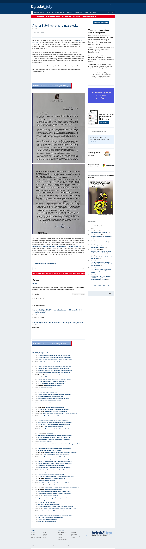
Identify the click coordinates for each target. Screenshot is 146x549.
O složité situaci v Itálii (48, 418)
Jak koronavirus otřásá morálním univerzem (48, 513)
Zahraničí (33, 532)
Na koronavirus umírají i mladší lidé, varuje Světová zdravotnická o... (54, 448)
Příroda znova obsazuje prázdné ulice (47, 521)
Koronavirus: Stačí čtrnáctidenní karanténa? (48, 364)
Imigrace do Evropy (44, 263)
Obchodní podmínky (62, 539)
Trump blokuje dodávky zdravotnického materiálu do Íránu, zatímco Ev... (55, 491)
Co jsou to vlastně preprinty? (51, 495)
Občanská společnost (36, 537)
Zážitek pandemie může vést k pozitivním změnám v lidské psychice (54, 429)
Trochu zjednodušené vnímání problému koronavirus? (51, 396)
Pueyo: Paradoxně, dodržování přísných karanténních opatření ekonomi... (60, 413)
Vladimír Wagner (42, 385)
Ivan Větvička (100, 249)
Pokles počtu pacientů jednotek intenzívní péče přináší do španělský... (54, 467)
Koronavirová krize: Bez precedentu (46, 502)
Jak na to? (93, 141)
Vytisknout (37, 268)
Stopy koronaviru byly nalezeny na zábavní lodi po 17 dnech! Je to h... (54, 498)
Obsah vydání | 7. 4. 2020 (41, 352)
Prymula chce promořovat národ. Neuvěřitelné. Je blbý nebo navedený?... (55, 370)
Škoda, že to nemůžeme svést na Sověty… (101, 227)
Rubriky (69, 13)
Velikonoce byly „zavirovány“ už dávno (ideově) (56, 411)
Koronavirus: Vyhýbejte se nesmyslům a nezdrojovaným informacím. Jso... (56, 476)
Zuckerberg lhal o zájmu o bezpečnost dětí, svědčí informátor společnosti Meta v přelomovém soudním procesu (101, 278)
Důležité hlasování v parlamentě (45, 377)
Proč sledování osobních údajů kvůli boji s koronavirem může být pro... (54, 515)
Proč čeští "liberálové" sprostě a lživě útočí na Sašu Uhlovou (102, 257)
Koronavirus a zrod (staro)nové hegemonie (55, 478)
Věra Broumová (41, 407)
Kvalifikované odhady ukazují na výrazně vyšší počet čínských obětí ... (54, 461)
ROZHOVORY (55, 13)
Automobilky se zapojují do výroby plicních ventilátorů (51, 465)
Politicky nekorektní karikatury (101, 176)
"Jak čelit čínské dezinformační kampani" (48, 519)
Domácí (45, 532)
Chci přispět (104, 122)
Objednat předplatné (101, 22)
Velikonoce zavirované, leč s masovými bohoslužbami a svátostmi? (61, 452)
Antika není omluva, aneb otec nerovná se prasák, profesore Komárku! (101, 252)
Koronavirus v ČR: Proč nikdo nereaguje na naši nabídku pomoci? (53, 409)
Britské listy (42, 7)
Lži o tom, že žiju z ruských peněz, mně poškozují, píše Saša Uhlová (100, 246)
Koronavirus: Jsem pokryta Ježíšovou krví (48, 392)
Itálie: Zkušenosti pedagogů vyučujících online (49, 504)
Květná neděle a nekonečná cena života (53, 426)
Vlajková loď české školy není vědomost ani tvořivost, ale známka (53, 398)
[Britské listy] (52, 86)
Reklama (60, 537)
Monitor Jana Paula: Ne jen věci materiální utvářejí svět (56, 454)
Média (44, 536)
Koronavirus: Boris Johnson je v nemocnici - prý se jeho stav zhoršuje (54, 416)
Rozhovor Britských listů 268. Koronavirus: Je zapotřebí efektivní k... (54, 424)
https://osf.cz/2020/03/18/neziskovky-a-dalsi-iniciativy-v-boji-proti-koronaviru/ (56, 246)
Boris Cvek (40, 426)
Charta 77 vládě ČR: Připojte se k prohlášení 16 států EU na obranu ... (54, 379)
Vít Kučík (40, 418)
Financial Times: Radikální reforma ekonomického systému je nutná (54, 405)
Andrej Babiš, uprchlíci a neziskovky (46, 480)
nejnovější (76, 294)
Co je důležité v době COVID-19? (54, 385)
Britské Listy (102, 533)
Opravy (59, 536)
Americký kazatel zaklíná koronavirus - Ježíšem (49, 400)
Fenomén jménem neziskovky (45, 441)
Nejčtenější (91, 221)
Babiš (36, 263)
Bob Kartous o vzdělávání (44, 446)
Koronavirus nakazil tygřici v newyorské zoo (48, 403)
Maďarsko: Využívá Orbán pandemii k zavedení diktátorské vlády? (53, 459)
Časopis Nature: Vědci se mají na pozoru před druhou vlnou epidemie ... (55, 493)
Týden (94, 285)
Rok (104, 285)
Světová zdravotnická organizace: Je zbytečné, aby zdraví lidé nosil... (54, 355)
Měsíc (99, 285)
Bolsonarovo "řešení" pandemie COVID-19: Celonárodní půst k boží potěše (63, 444)
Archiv (48, 13)
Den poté (52, 485)
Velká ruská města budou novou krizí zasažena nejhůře (51, 511)
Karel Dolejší (41, 472)
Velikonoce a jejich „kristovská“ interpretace (55, 375)
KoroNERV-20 (50, 433)
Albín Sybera (41, 478)
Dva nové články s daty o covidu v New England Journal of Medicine (60, 508)
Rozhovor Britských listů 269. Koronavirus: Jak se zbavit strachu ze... (54, 394)
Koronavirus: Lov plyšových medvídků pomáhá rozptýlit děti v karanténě (55, 506)
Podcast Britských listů (99, 131)
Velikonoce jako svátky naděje (52, 431)
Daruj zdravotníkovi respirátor (45, 387)
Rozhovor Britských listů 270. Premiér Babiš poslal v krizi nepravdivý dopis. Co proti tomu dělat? (57, 311)
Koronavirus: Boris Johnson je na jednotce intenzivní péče (52, 381)
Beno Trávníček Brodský (44, 485)
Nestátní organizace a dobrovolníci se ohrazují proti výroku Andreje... (54, 439)
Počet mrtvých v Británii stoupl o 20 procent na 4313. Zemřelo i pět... (54, 437)
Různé (44, 537)
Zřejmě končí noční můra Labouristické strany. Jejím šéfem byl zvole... (54, 435)
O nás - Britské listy (62, 532)
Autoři (86, 13)
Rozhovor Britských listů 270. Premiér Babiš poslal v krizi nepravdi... (54, 366)
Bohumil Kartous (42, 433)
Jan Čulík (40, 413)
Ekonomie (33, 534)
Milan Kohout (41, 390)
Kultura (32, 536)
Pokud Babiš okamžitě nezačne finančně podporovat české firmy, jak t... (55, 422)
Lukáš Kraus (41, 489)
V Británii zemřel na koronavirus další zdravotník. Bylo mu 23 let (53, 420)
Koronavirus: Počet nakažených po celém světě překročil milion (53, 457)
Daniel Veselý (41, 487)
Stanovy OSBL (73, 532)
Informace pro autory (75, 536)
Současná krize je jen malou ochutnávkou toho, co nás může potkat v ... (62, 487)
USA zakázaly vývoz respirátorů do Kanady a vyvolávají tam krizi (53, 368)
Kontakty (60, 534)
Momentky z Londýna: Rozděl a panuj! (55, 407)
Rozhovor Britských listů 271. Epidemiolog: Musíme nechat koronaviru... (55, 359)
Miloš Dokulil (41, 375)
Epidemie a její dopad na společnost (53, 489)
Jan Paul (40, 454)
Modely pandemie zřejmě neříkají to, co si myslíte (49, 450)
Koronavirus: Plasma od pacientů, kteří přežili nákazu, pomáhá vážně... (55, 357)
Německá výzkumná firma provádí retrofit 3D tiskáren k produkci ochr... (55, 463)
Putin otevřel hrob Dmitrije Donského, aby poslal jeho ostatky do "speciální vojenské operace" (101, 271)
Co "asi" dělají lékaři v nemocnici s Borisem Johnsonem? (51, 383)
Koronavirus (53, 263)
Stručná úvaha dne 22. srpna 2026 (100, 232)
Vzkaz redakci (73, 534)
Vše (108, 285)
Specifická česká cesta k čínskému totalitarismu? (57, 472)
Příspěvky (93, 13)
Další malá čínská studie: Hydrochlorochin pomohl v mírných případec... (55, 483)
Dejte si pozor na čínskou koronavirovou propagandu (50, 517)
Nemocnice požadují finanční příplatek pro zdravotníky (51, 474)
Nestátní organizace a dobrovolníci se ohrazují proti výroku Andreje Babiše (57, 322)
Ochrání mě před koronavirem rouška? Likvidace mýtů (51, 362)
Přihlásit (111, 5)
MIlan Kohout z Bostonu (50, 390)
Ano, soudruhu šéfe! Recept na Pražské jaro (101, 237)
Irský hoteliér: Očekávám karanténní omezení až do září (51, 470)
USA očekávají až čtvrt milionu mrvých (47, 500)
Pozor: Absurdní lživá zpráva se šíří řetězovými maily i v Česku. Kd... (54, 372)
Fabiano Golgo (41, 444)
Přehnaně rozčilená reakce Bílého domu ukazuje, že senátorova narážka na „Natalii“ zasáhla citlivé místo (101, 264)
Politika (45, 534)
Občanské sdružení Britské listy (47, 545)
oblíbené (83, 294)
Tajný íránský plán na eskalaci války (101, 242)
